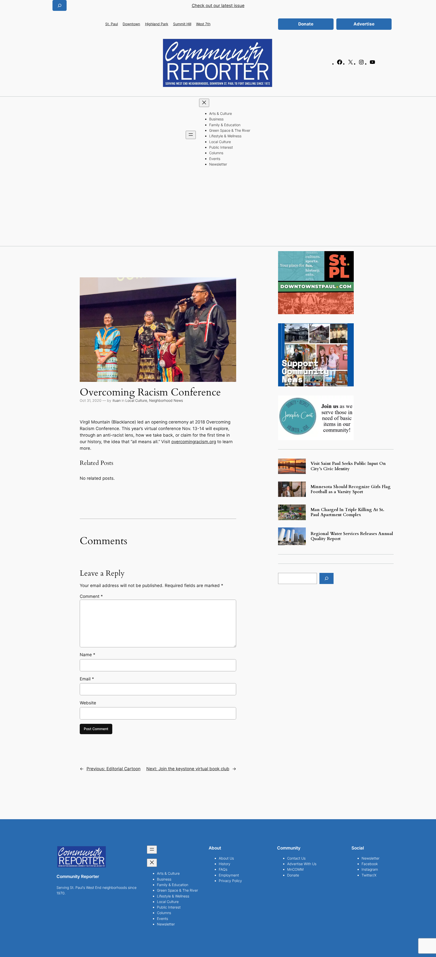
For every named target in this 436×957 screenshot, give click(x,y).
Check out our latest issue (218, 5)
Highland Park (156, 24)
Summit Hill (182, 24)
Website (88, 702)
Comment (91, 596)
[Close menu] (204, 103)
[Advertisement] (218, 208)
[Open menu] (191, 135)
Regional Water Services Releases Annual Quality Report (352, 536)
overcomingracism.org (193, 441)
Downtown (131, 24)
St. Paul (111, 24)
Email (87, 678)
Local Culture (136, 400)
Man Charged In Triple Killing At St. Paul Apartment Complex (347, 512)
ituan (117, 400)
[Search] (326, 578)
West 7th (203, 24)
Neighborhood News (166, 400)
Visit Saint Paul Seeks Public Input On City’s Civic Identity (348, 466)
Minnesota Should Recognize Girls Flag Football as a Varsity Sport (351, 489)
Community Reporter (78, 876)
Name (87, 654)
